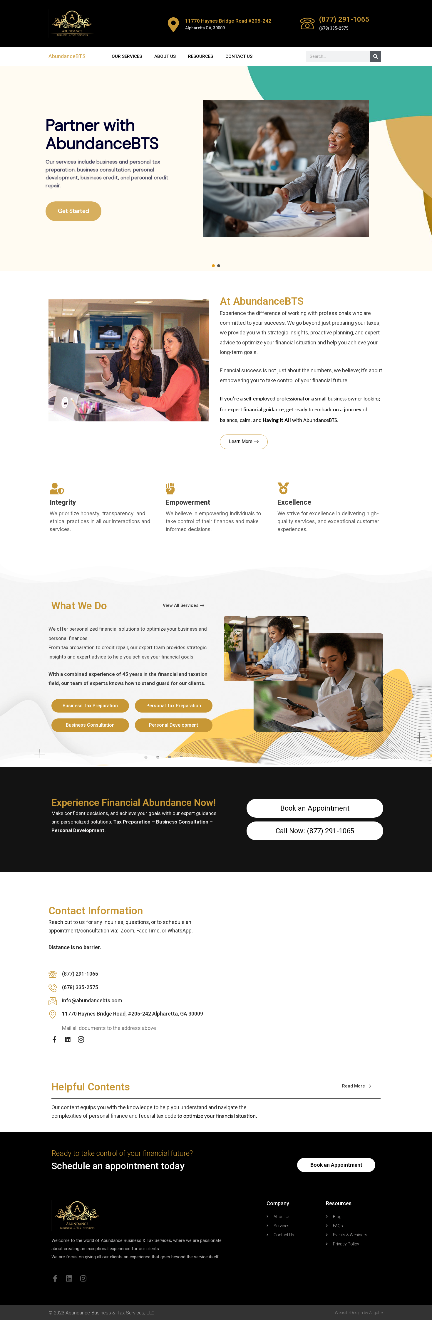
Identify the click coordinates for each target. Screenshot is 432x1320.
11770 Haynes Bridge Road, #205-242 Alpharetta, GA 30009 (132, 1014)
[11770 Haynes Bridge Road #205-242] (173, 24)
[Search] (375, 56)
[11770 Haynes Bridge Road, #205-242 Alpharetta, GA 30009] (52, 1014)
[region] (216, 168)
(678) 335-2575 (80, 987)
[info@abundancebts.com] (52, 1001)
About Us (165, 56)
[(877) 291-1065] (307, 23)
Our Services (127, 56)
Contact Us (238, 56)
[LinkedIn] (67, 1039)
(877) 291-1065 (344, 19)
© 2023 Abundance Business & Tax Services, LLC (101, 1313)
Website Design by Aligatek (359, 1312)
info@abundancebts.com (92, 1000)
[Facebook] (54, 1039)
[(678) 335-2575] (52, 988)
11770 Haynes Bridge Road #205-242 (228, 21)
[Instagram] (80, 1039)
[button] (213, 265)
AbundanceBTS (67, 56)
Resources (200, 56)
